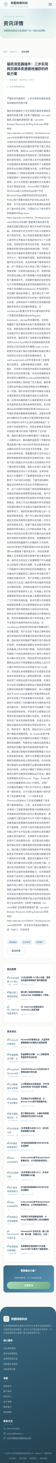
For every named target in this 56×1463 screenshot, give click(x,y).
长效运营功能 (9, 1369)
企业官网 (26, 942)
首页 (5, 51)
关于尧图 (7, 1401)
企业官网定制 (9, 1348)
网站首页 (7, 1386)
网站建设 (13, 942)
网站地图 (7, 1412)
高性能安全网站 (10, 1364)
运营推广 (40, 942)
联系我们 (7, 1406)
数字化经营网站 (10, 1353)
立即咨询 (28, 1285)
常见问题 (23, 1458)
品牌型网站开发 (10, 1358)
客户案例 (7, 1391)
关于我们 (12, 1458)
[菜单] (50, 4)
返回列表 (16, 950)
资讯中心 (14, 51)
